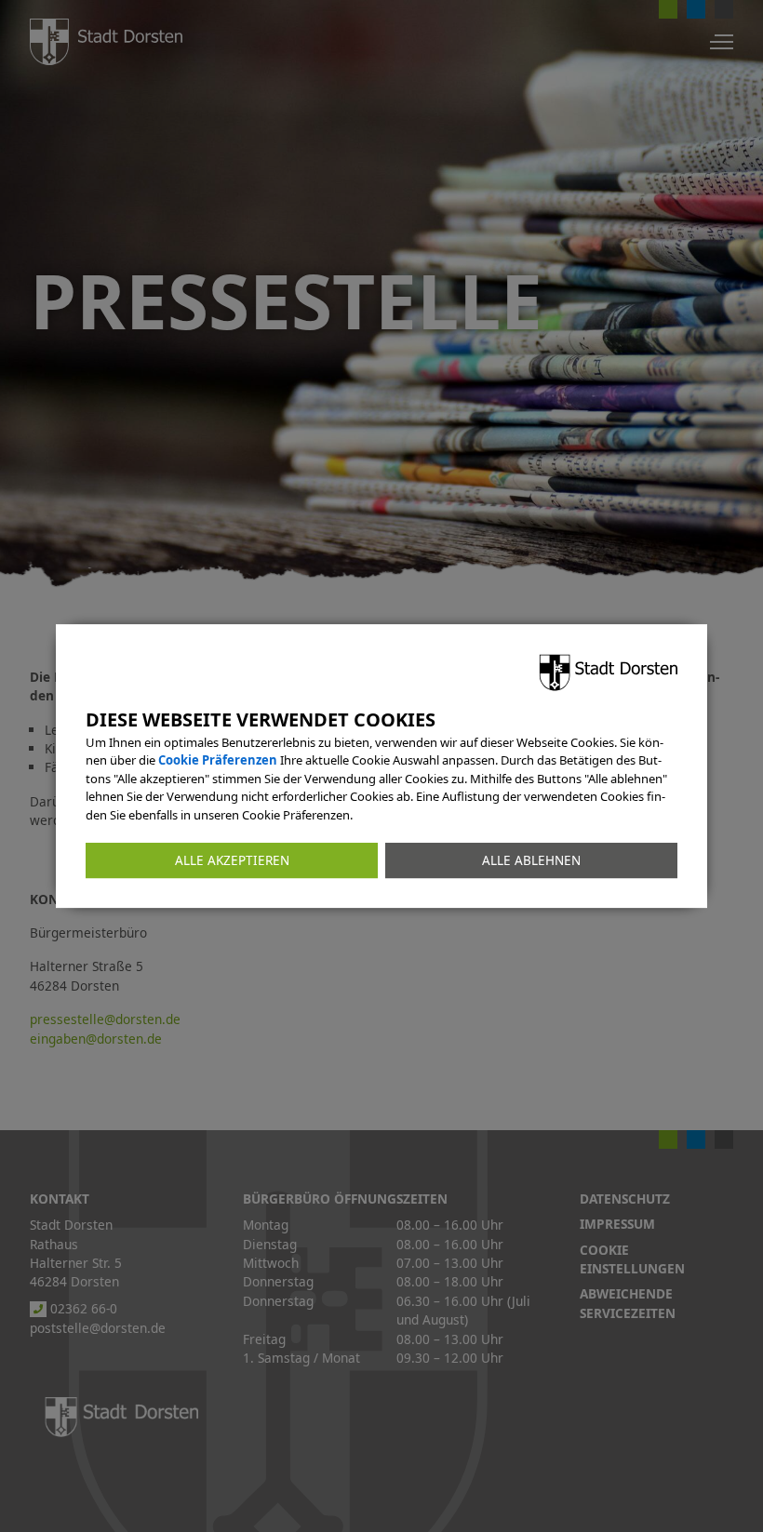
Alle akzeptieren (232, 860)
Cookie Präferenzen (217, 760)
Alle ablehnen (531, 860)
